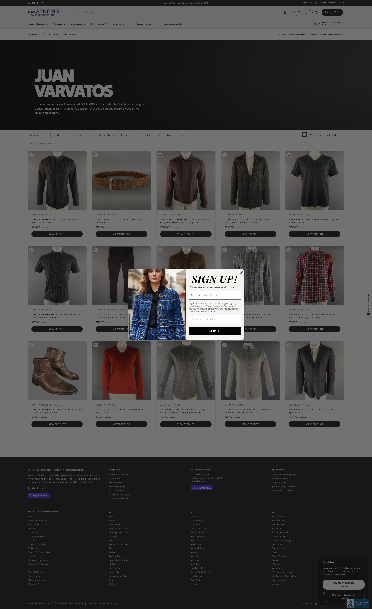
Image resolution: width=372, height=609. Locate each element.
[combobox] (195, 295)
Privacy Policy (205, 311)
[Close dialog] (241, 272)
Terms (214, 311)
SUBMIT (215, 331)
